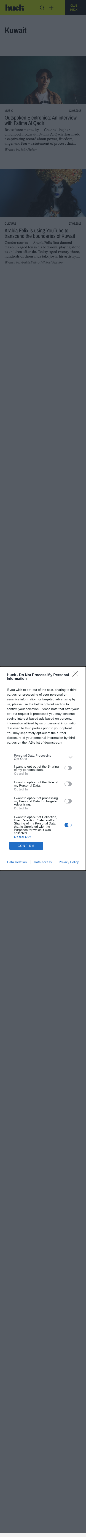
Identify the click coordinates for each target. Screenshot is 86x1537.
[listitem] (43, 757)
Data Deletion (17, 862)
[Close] (77, 675)
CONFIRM (26, 846)
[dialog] (43, 768)
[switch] (68, 768)
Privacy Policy (69, 862)
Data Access (43, 862)
